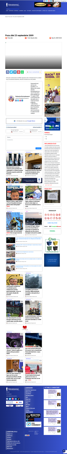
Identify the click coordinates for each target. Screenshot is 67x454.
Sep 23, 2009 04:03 (57, 38)
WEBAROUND (53, 451)
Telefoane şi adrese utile (13, 441)
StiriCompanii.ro (36, 433)
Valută (46, 226)
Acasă (6, 16)
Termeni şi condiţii (11, 444)
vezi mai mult (48, 185)
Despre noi (10, 434)
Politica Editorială (30, 408)
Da (46, 136)
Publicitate (9, 435)
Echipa (27, 410)
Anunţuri (9, 439)
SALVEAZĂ (38, 148)
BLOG (25, 10)
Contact (9, 437)
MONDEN (21, 10)
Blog (27, 402)
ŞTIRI (7, 10)
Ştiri (27, 397)
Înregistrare (63, 1)
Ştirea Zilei (28, 392)
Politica (8, 273)
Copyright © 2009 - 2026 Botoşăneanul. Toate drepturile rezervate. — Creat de (33, 451)
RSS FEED (9, 446)
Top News (28, 393)
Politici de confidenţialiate (13, 443)
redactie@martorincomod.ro (11, 396)
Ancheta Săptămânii (31, 390)
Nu (46, 138)
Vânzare (59, 226)
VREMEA (52, 231)
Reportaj (28, 399)
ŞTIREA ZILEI (44, 10)
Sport (27, 211)
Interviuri (28, 401)
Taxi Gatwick (36, 432)
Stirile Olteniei (36, 434)
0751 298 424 (8, 394)
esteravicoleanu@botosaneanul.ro (22, 98)
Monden (28, 404)
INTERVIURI (11, 10)
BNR (50, 226)
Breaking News (30, 395)
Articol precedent (11, 127)
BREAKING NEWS (51, 10)
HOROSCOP (52, 210)
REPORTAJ (16, 10)
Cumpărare (54, 226)
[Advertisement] (33, 26)
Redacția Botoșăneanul (22, 96)
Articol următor (37, 127)
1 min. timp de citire (32, 38)
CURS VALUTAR (52, 223)
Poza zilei (10, 16)
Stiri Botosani (9, 152)
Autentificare (57, 1)
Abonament (10, 448)
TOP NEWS (29, 10)
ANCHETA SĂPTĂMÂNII (37, 10)
